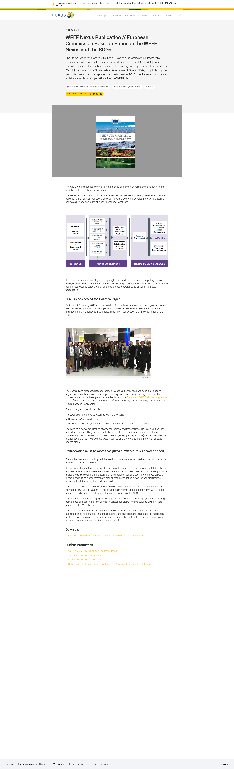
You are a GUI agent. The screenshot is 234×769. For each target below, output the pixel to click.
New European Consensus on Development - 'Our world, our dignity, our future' (109, 564)
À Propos (156, 15)
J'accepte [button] (224, 764)
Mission (144, 15)
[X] (90, 94)
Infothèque (102, 15)
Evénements (131, 15)
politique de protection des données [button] (94, 764)
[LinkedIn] (94, 94)
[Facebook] (97, 94)
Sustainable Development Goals (85, 559)
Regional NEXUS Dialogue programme (147, 397)
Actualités (116, 15)
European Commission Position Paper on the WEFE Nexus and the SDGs (106, 535)
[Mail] (101, 94)
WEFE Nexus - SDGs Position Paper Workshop (92, 550)
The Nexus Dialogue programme (85, 555)
